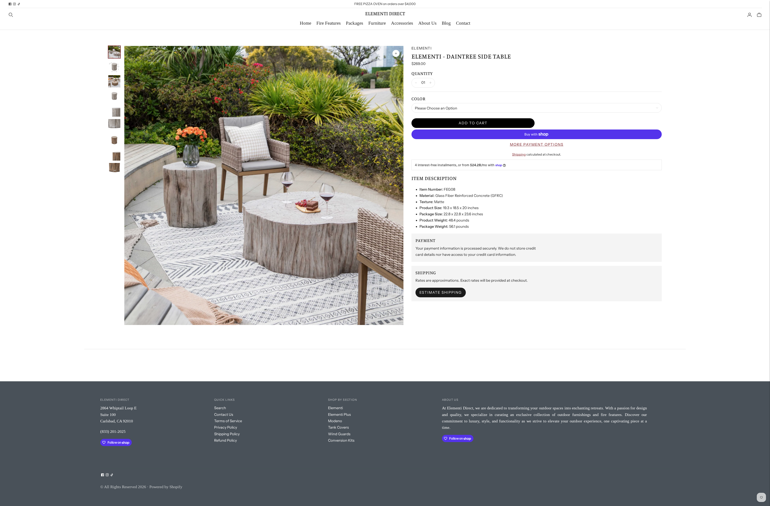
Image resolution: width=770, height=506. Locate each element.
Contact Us (223, 414)
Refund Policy (225, 440)
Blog (446, 23)
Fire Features (328, 23)
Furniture (377, 23)
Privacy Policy (225, 427)
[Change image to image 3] (114, 81)
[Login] (749, 14)
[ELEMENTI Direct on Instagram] (14, 4)
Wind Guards (339, 434)
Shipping (519, 154)
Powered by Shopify (165, 487)
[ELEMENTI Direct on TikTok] (18, 4)
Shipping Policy (227, 434)
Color (418, 98)
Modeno (335, 421)
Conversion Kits (341, 440)
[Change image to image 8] (114, 154)
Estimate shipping (440, 292)
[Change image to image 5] (114, 110)
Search (220, 408)
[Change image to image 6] (114, 125)
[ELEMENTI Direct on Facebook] (10, 4)
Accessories (402, 23)
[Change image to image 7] (114, 140)
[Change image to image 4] (114, 96)
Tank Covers (338, 427)
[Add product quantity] (416, 82)
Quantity (422, 73)
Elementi (421, 48)
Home (305, 23)
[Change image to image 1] (114, 52)
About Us (427, 23)
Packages (354, 23)
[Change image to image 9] (114, 169)
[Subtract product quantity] (430, 82)
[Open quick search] (186, 14)
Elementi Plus (339, 414)
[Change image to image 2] (114, 67)
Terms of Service (228, 421)
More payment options (536, 144)
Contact (463, 23)
